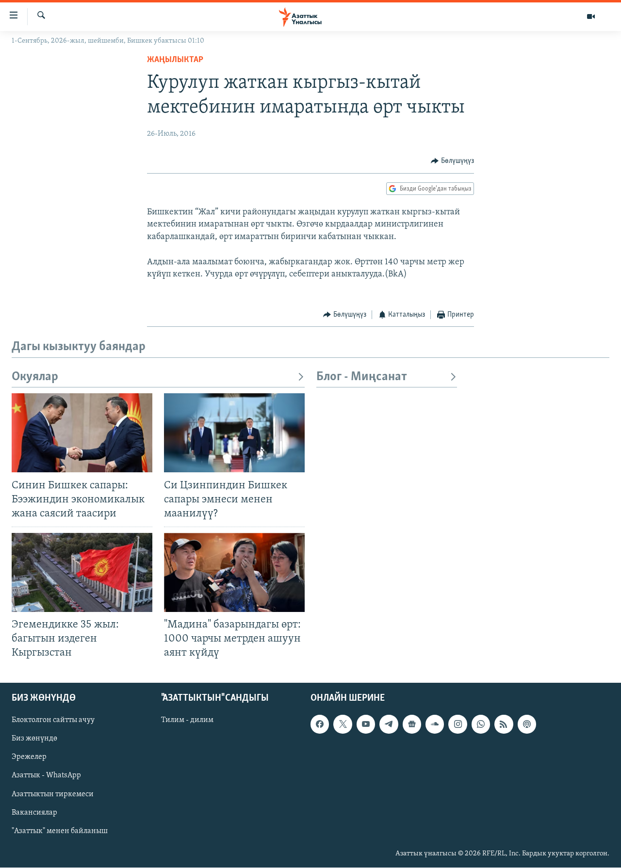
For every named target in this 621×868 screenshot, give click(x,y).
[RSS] (503, 724)
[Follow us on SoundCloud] (434, 724)
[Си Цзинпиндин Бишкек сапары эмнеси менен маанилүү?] (234, 432)
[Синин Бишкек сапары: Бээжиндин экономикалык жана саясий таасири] (82, 432)
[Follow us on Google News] (412, 724)
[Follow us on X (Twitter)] (342, 724)
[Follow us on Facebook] (319, 724)
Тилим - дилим (187, 720)
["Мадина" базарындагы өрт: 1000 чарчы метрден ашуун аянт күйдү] (234, 572)
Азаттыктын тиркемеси (53, 794)
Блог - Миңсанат (361, 377)
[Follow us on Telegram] (388, 724)
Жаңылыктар (175, 60)
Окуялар (35, 377)
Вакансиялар (34, 813)
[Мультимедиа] (590, 16)
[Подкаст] (527, 724)
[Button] (452, 161)
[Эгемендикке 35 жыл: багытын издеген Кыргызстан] (82, 572)
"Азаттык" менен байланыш (60, 831)
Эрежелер (29, 757)
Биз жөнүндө (34, 739)
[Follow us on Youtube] (366, 724)
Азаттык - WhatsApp (46, 776)
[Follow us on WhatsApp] (481, 724)
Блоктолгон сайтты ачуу (53, 720)
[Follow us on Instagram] (457, 724)
